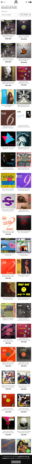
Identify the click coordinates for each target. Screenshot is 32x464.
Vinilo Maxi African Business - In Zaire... (8, 319)
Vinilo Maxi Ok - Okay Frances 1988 (24, 254)
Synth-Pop (13, 6)
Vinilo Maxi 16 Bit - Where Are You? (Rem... (23, 126)
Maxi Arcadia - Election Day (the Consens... (8, 340)
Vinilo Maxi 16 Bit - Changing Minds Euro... (8, 168)
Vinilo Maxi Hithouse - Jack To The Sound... (8, 189)
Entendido (16, 462)
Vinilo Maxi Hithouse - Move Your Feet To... (23, 168)
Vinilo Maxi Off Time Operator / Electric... (8, 83)
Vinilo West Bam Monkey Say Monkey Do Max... (8, 409)
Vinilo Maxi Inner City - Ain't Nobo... (8, 105)
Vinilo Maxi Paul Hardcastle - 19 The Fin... (23, 211)
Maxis (7, 6)
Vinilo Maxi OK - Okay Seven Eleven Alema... (8, 275)
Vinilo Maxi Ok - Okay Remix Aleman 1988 (8, 231)
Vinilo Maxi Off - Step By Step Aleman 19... (24, 148)
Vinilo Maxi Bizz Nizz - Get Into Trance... (8, 298)
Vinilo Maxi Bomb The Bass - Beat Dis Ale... (24, 298)
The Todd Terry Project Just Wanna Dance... (24, 409)
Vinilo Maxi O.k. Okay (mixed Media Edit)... (8, 363)
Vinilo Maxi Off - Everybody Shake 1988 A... (23, 339)
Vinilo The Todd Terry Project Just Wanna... (8, 386)
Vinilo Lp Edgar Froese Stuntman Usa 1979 (24, 432)
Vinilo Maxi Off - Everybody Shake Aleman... (24, 82)
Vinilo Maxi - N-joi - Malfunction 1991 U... (24, 363)
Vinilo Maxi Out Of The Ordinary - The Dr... (8, 148)
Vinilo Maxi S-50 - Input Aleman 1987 (8, 254)
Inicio (2, 6)
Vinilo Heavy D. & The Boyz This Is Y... (24, 386)
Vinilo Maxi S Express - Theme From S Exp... (8, 210)
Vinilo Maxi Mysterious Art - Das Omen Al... (23, 232)
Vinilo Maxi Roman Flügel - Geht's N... (23, 36)
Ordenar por (4, 11)
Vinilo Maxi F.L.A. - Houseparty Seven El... (8, 127)
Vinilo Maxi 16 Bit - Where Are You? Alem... (24, 319)
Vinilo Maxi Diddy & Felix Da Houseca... (8, 59)
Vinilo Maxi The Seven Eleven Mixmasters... (24, 189)
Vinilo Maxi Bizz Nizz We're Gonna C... (24, 60)
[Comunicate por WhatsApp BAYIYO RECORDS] (28, 451)
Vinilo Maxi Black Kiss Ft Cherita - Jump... (23, 275)
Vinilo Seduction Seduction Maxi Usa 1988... (8, 432)
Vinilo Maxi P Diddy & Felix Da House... (8, 36)
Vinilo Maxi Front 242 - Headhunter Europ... (23, 105)
